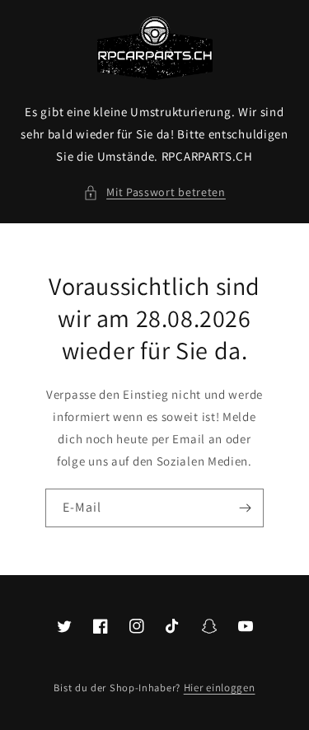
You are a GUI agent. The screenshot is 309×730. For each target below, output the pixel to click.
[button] (154, 192)
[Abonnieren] (245, 508)
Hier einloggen (219, 688)
